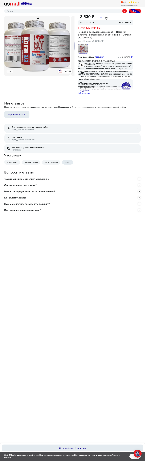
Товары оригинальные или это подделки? (26, 179)
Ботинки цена (12, 162)
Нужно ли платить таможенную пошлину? (27, 204)
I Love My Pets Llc (89, 28)
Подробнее (84, 91)
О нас (135, 11)
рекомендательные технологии (58, 455)
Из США (67, 71)
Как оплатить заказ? (15, 197)
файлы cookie (35, 455)
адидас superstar (51, 162)
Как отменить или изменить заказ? (22, 210)
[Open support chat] (138, 454)
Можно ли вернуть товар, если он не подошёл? (29, 191)
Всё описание (84, 93)
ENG (102, 57)
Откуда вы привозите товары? (20, 185)
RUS (97, 57)
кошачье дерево (31, 162)
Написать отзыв (16, 114)
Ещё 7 (66, 162)
